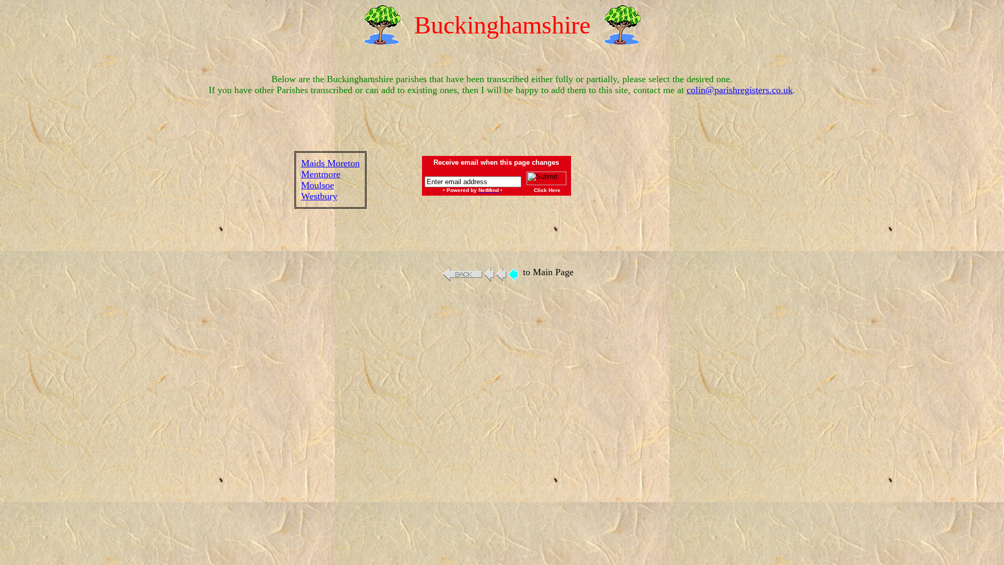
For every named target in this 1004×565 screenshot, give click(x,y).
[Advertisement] (669, 180)
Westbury (319, 196)
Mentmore (320, 174)
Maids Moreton (330, 163)
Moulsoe (317, 185)
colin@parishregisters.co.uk (740, 90)
